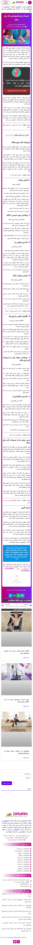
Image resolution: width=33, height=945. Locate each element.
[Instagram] (18, 941)
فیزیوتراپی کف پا (27, 9)
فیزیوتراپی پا (6, 7)
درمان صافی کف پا (15, 175)
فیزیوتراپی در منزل (22, 569)
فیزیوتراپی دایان (27, 7)
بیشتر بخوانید (26, 658)
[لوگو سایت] (18, 3)
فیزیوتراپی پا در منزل (15, 435)
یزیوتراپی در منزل (13, 830)
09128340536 (25, 571)
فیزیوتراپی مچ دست (8, 567)
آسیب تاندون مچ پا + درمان (13, 311)
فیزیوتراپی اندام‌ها (16, 7)
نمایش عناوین (10, 135)
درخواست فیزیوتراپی (5, 2)
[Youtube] (14, 941)
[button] (22, 596)
